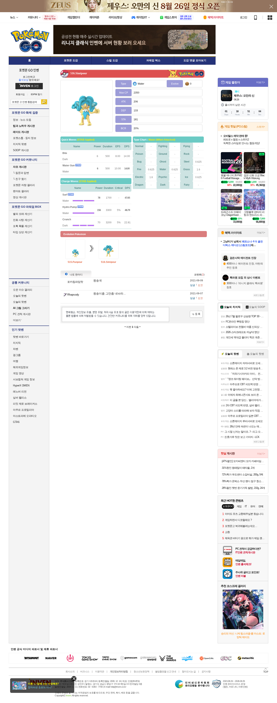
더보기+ (260, 82)
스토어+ (261, 126)
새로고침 (258, 295)
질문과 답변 (21, 173)
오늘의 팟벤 (19, 302)
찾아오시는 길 (189, 671)
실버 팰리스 (19, 397)
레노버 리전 (19, 391)
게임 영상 (18, 373)
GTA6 (16, 422)
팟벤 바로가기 (21, 336)
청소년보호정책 (141, 671)
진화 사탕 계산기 (22, 220)
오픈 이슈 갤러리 (22, 289)
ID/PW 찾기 (36, 94)
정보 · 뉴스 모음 (22, 119)
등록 (196, 314)
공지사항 (206, 671)
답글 (192, 285)
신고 (200, 285)
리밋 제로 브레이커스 (25, 403)
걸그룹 (17, 355)
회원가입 (20, 94)
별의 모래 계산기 (22, 214)
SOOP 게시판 (21, 150)
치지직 (17, 343)
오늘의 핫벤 (19, 296)
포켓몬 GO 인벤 (29, 70)
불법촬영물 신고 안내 (165, 671)
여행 (15, 361)
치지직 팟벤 (19, 144)
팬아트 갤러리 (21, 191)
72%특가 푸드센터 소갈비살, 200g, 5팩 (242, 474)
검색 (44, 101)
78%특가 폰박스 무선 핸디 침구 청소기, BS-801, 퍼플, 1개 (243, 481)
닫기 (73, 678)
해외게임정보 (20, 367)
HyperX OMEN (21, 385)
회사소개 (69, 671)
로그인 (243, 17)
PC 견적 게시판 (22, 314)
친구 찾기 (19, 179)
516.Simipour (108, 262)
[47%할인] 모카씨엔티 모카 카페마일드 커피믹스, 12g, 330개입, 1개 (243, 461)
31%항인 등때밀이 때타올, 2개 (238, 467)
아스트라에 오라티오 (25, 416)
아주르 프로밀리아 (23, 409)
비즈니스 (84, 671)
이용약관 (99, 671)
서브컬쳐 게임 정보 (24, 379)
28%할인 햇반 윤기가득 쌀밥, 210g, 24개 (243, 487)
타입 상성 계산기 (22, 232)
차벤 (15, 349)
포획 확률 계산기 (22, 226)
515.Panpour (75, 262)
